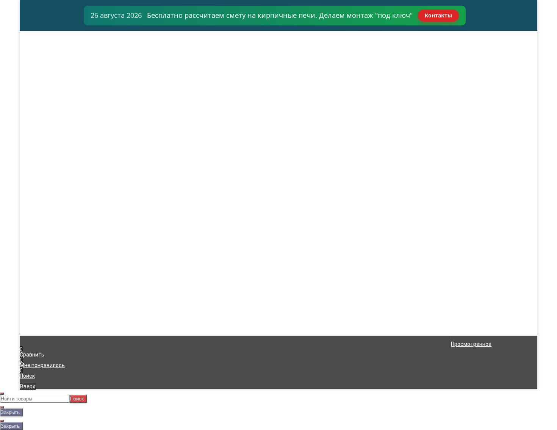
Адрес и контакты (50, 45)
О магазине (41, 71)
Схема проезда (46, 76)
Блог (33, 92)
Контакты (438, 15)
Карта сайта (165, 260)
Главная (37, 34)
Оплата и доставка (51, 39)
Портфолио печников (53, 82)
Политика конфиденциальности (190, 266)
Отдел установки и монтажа (63, 55)
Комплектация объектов (59, 50)
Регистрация (379, 39)
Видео (35, 87)
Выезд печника (46, 61)
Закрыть (10, 412)
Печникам (39, 66)
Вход (368, 34)
